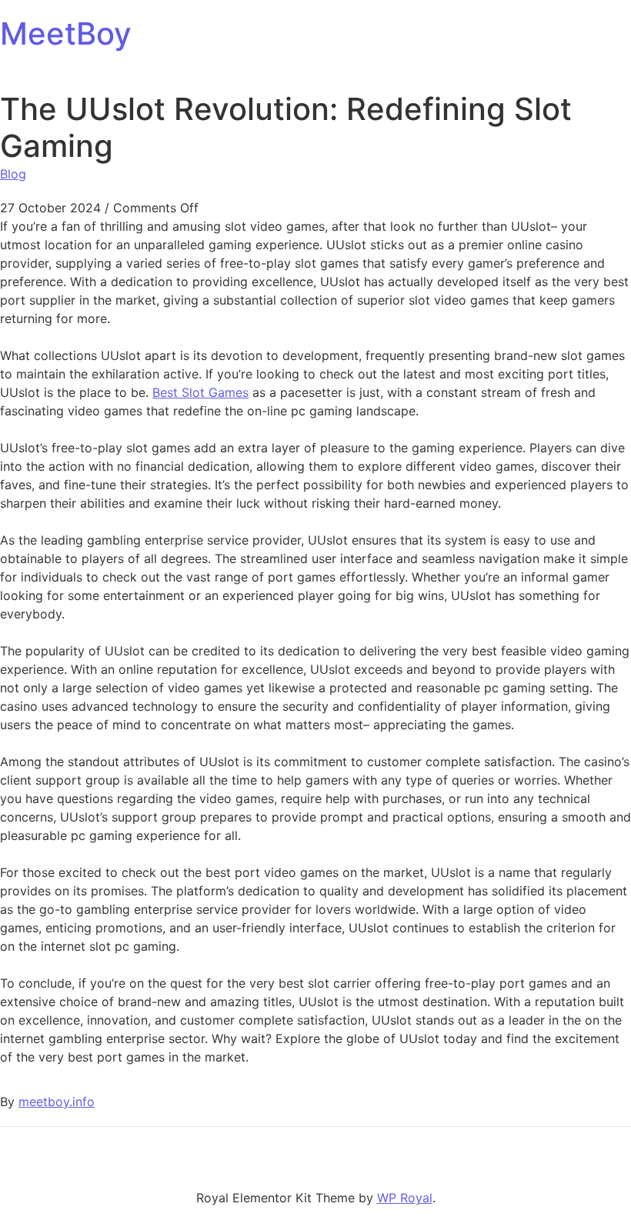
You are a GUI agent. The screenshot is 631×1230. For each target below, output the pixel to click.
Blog (13, 174)
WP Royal (404, 1197)
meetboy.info (56, 1101)
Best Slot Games (200, 392)
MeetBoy (66, 33)
